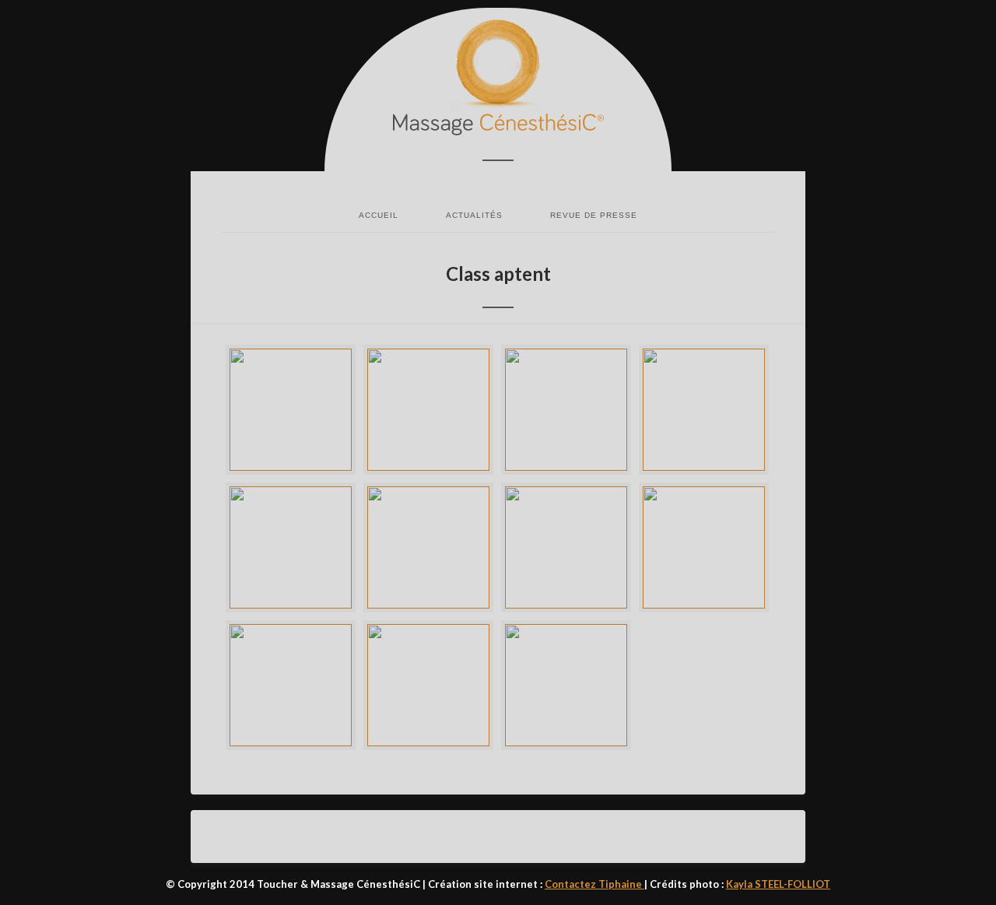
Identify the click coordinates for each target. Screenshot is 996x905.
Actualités (474, 215)
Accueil (378, 215)
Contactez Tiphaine (594, 884)
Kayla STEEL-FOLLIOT (778, 884)
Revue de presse (593, 215)
